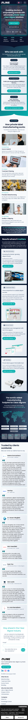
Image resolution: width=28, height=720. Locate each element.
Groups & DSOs (5, 692)
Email (5, 642)
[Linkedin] (2, 671)
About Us (3, 699)
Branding (3, 685)
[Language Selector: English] (19, 2)
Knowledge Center (6, 701)
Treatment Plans (5, 681)
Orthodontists (5, 694)
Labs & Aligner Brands (7, 690)
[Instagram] (5, 671)
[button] (14, 60)
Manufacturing (5, 679)
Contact (3, 704)
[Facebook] (8, 671)
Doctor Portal (5, 683)
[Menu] (25, 2)
